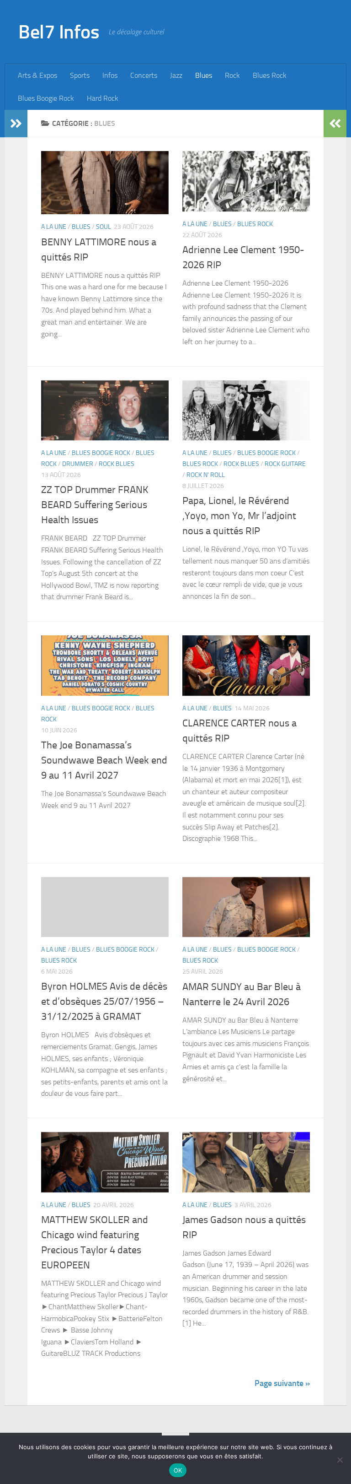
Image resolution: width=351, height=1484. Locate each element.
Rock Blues (116, 464)
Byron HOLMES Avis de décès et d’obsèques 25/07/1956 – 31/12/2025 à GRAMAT (104, 1001)
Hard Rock (102, 98)
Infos (109, 75)
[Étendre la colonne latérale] (16, 123)
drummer (77, 464)
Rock (232, 75)
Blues (203, 75)
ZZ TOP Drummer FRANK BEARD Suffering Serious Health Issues (95, 505)
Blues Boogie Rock (46, 98)
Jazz (176, 75)
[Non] (339, 1459)
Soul (103, 227)
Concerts (143, 75)
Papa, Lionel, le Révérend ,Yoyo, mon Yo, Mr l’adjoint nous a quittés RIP (239, 516)
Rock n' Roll (205, 475)
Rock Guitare (285, 464)
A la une (53, 227)
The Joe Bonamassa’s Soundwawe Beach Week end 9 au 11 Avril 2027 (104, 760)
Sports (80, 75)
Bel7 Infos (58, 32)
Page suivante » (282, 1383)
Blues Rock (270, 75)
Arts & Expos (37, 75)
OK (178, 1470)
